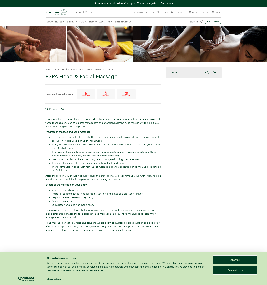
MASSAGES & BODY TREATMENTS (99, 69)
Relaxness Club (144, 12)
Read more (167, 3)
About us (105, 22)
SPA (49, 22)
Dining (71, 22)
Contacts (179, 12)
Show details (54, 279)
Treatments (59, 69)
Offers (163, 12)
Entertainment (124, 22)
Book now (213, 22)
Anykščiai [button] (84, 12)
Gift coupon (200, 12)
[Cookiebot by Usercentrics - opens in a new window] (26, 279)
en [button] (216, 12)
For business (87, 22)
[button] (202, 21)
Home (48, 69)
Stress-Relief (74, 69)
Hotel (59, 22)
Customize (233, 270)
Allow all (235, 260)
